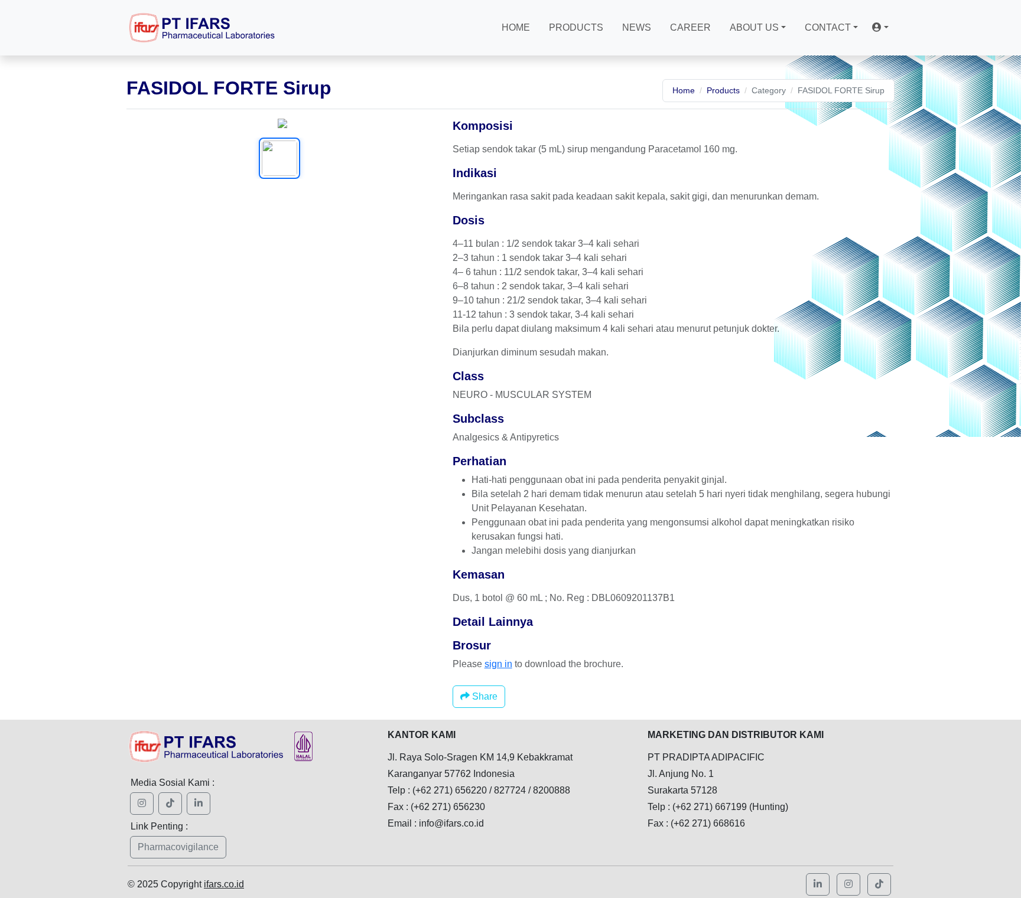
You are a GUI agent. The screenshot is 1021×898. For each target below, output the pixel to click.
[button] (880, 28)
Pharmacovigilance (178, 847)
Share (484, 696)
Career (690, 27)
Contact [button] (828, 27)
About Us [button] (754, 27)
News (636, 27)
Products (576, 27)
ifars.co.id (224, 884)
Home (516, 27)
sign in (498, 664)
